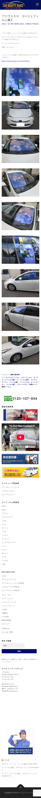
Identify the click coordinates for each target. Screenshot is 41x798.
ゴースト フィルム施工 (10, 382)
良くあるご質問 (7, 632)
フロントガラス (22, 384)
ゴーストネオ (24, 382)
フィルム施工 (11, 384)
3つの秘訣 (5, 616)
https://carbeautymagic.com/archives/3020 (15, 61)
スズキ (4, 521)
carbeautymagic (32, 24)
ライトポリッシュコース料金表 (13, 583)
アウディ (5, 513)
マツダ (4, 557)
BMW (4, 506)
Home (4, 576)
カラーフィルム (26, 377)
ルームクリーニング (9, 602)
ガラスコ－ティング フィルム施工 (14, 764)
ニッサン (5, 535)
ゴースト (34, 380)
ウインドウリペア (8, 606)
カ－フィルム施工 (23, 380)
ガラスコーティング (9, 579)
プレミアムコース (8, 494)
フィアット (6, 539)
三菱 (3, 564)
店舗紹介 (5, 613)
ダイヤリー (6, 624)
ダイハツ (5, 528)
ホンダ (4, 549)
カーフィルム (6, 595)
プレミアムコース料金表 (10, 590)
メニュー (37, 4)
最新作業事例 (15, 375)
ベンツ (4, 546)
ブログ (6, 760)
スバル (4, 524)
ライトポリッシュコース (10, 487)
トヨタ (4, 531)
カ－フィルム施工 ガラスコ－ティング (16, 767)
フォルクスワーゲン (9, 542)
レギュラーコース (8, 491)
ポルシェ (5, 553)
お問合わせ (6, 628)
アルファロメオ (7, 517)
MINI (3, 510)
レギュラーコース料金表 (10, 587)
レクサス (5, 560)
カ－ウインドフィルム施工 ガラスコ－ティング (19, 773)
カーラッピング (7, 598)
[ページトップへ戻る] (21, 787)
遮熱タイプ (33, 384)
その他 (4, 609)
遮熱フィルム (6, 387)
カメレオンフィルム (13, 377)
